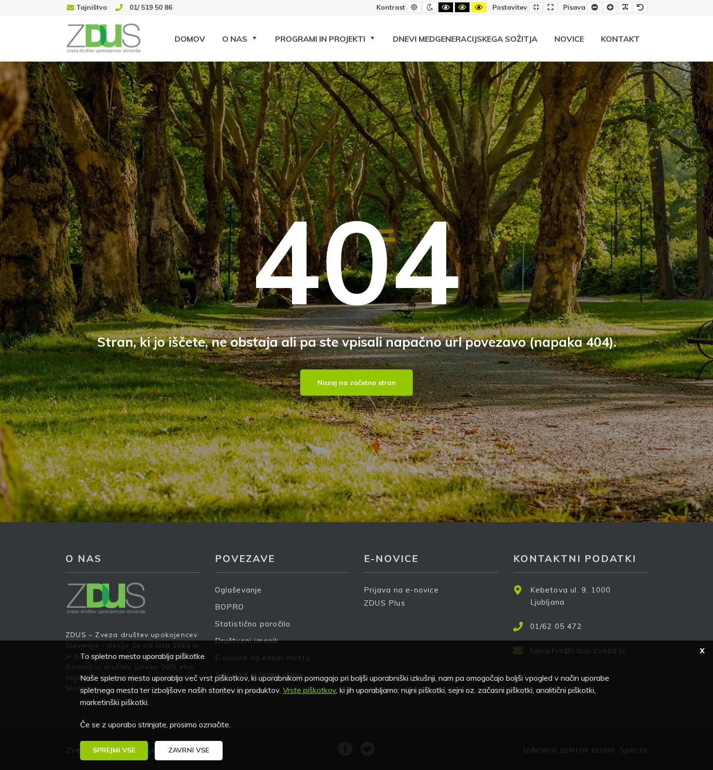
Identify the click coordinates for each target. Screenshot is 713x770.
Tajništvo (91, 7)
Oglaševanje (238, 589)
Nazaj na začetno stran (356, 382)
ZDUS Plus (384, 603)
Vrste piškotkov (309, 690)
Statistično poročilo (253, 623)
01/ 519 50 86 (151, 7)
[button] (114, 750)
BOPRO (229, 606)
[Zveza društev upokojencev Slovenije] (103, 38)
